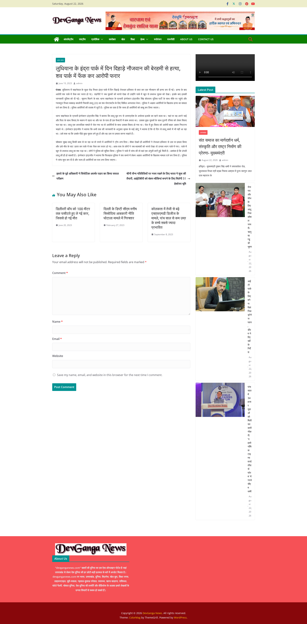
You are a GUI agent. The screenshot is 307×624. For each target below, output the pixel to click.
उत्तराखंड (203, 132)
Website (57, 356)
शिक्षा (133, 39)
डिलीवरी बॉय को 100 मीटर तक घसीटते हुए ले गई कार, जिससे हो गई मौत (73, 213)
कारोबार (112, 39)
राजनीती (170, 39)
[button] (101, 39)
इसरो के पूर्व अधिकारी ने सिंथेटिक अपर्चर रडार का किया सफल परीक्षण (87, 176)
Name (57, 322)
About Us (186, 39)
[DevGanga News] (56, 39)
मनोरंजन (157, 39)
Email (57, 339)
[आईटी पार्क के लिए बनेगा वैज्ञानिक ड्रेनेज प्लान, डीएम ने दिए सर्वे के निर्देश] (220, 329)
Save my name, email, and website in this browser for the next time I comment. (109, 375)
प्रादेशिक (95, 39)
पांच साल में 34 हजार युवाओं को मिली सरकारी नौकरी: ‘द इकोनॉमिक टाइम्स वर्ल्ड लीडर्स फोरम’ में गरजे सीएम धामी (250, 439)
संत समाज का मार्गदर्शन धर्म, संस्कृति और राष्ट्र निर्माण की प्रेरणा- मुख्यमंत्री (220, 146)
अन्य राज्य (60, 60)
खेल (123, 39)
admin (79, 83)
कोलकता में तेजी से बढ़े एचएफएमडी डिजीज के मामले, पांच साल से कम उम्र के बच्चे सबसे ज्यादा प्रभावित (168, 218)
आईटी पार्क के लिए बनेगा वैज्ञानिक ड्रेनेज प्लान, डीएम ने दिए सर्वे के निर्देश (250, 316)
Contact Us (206, 39)
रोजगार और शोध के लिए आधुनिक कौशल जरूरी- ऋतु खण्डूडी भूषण (250, 216)
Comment (60, 273)
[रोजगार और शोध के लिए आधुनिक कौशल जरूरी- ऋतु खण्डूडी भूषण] (220, 229)
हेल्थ (142, 39)
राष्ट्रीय (82, 39)
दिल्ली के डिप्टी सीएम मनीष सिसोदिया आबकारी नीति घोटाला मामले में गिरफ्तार (120, 213)
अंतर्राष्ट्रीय (68, 39)
